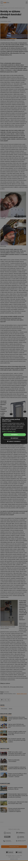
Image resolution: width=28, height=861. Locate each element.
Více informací (13, 429)
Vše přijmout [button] (14, 434)
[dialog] (14, 430)
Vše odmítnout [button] (14, 438)
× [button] (25, 418)
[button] (14, 431)
